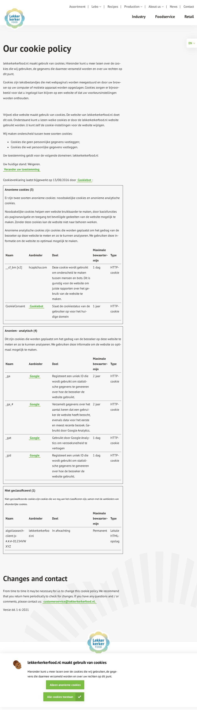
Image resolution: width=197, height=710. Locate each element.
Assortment (77, 6)
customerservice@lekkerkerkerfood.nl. (69, 601)
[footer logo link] (98, 642)
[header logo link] (14, 21)
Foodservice (165, 16)
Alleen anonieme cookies (65, 685)
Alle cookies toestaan (60, 697)
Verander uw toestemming (21, 169)
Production (131, 6)
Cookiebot (84, 180)
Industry (139, 16)
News (173, 6)
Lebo (95, 6)
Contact (189, 6)
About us (155, 6)
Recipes (113, 6)
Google (34, 376)
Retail (189, 16)
